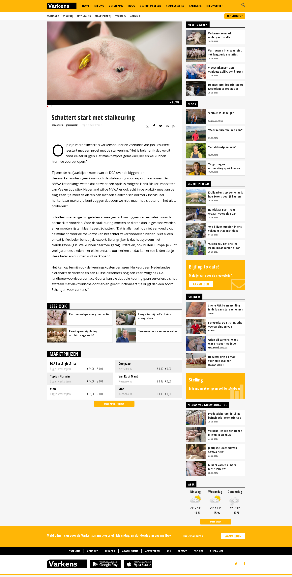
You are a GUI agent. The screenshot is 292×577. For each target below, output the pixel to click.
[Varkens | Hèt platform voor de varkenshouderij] (61, 6)
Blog (131, 6)
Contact (92, 551)
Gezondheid (83, 16)
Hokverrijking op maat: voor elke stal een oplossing (222, 359)
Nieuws (99, 6)
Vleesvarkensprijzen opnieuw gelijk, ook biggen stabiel (225, 69)
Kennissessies (175, 6)
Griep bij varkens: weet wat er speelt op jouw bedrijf (223, 341)
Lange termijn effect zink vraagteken (154, 316)
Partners (195, 6)
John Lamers (72, 125)
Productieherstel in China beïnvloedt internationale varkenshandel (224, 415)
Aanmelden (201, 284)
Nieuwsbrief (214, 6)
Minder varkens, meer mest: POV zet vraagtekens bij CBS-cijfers (225, 467)
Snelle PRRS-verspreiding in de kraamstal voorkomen (225, 307)
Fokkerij (68, 16)
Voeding (135, 16)
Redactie (110, 551)
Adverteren (152, 551)
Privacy (182, 551)
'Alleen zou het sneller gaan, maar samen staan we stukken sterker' (224, 246)
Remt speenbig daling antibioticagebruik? (83, 333)
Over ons (74, 551)
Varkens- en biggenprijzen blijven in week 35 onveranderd (225, 433)
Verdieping (116, 6)
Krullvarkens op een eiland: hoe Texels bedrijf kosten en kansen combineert (225, 194)
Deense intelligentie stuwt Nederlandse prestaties (225, 86)
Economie (53, 16)
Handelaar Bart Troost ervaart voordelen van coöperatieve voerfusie (223, 211)
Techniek (120, 16)
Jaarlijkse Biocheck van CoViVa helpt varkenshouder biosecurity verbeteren (225, 450)
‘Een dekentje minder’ (222, 147)
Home (86, 6)
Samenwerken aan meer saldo (157, 331)
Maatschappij (103, 16)
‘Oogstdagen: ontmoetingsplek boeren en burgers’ (224, 166)
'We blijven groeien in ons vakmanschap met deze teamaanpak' (225, 229)
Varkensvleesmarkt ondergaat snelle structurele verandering (223, 35)
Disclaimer (216, 551)
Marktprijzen (63, 353)
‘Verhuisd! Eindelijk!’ (221, 113)
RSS (168, 551)
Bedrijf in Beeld (150, 6)
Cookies (198, 551)
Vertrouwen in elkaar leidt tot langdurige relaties (225, 52)
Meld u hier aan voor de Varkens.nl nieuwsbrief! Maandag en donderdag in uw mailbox (109, 535)
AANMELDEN (233, 536)
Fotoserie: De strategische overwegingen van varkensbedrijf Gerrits (225, 324)
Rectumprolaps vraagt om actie (89, 314)
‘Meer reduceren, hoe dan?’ (225, 130)
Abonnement (235, 16)
